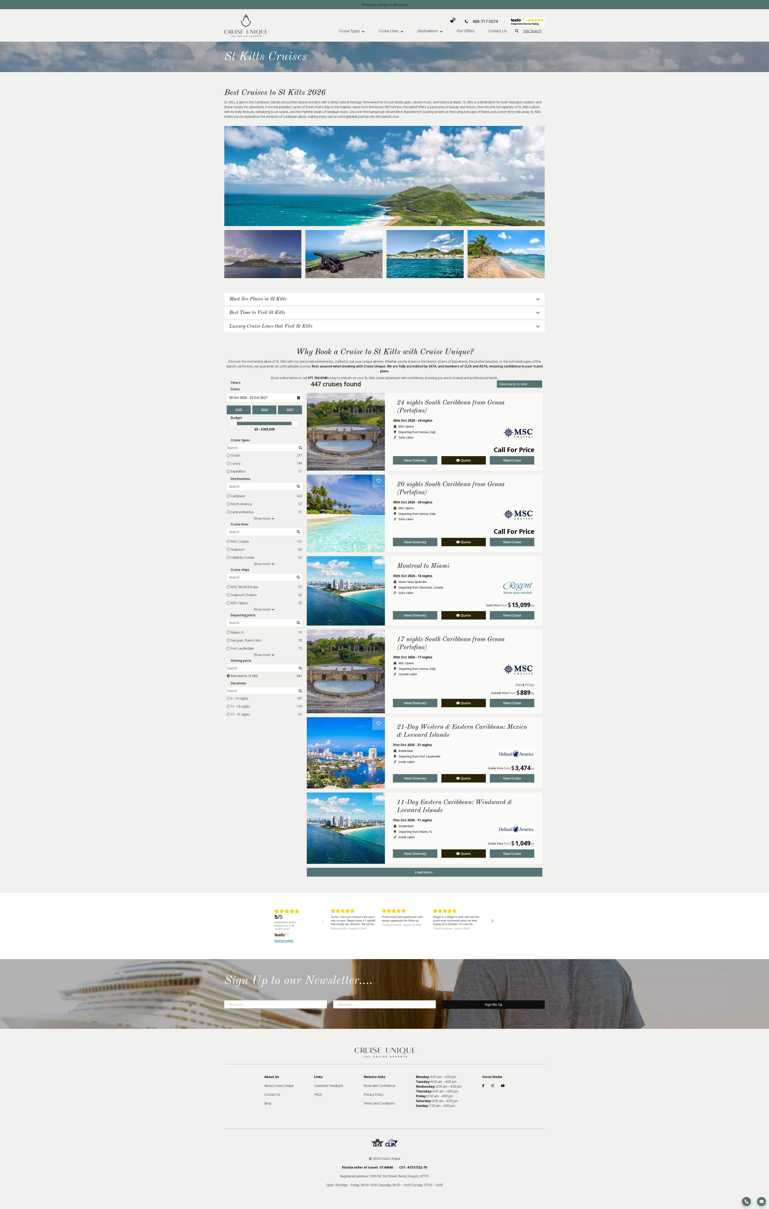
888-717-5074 (485, 21)
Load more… (424, 872)
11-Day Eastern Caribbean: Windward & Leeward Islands (454, 806)
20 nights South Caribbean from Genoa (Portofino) (451, 488)
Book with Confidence (379, 1085)
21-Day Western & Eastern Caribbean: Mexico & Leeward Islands (462, 731)
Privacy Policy (373, 1094)
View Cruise (512, 460)
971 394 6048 (317, 378)
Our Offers (465, 30)
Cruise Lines (388, 30)
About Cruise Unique (279, 1085)
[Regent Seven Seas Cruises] (517, 591)
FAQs (318, 1094)
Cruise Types (349, 30)
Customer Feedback (328, 1085)
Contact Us (497, 30)
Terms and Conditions (379, 1103)
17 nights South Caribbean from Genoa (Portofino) (451, 643)
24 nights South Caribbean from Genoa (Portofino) (451, 407)
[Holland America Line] (516, 757)
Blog (267, 1103)
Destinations (427, 30)
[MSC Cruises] (517, 435)
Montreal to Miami (423, 566)
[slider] (233, 423)
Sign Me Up (493, 1004)
